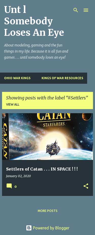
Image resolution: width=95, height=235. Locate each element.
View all (12, 104)
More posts (48, 210)
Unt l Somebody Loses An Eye (34, 21)
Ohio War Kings (17, 78)
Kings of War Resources (62, 78)
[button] (86, 186)
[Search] (76, 10)
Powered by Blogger (50, 228)
